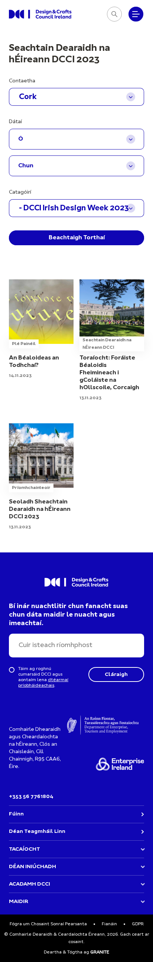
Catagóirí (20, 192)
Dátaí (15, 122)
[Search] (114, 14)
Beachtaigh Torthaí (77, 238)
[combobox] (76, 97)
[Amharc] (41, 340)
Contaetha (22, 81)
